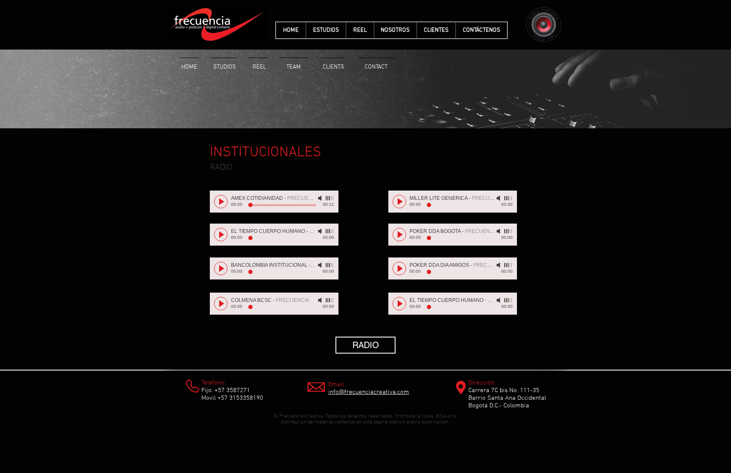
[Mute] (320, 198)
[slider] (330, 198)
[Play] (221, 201)
